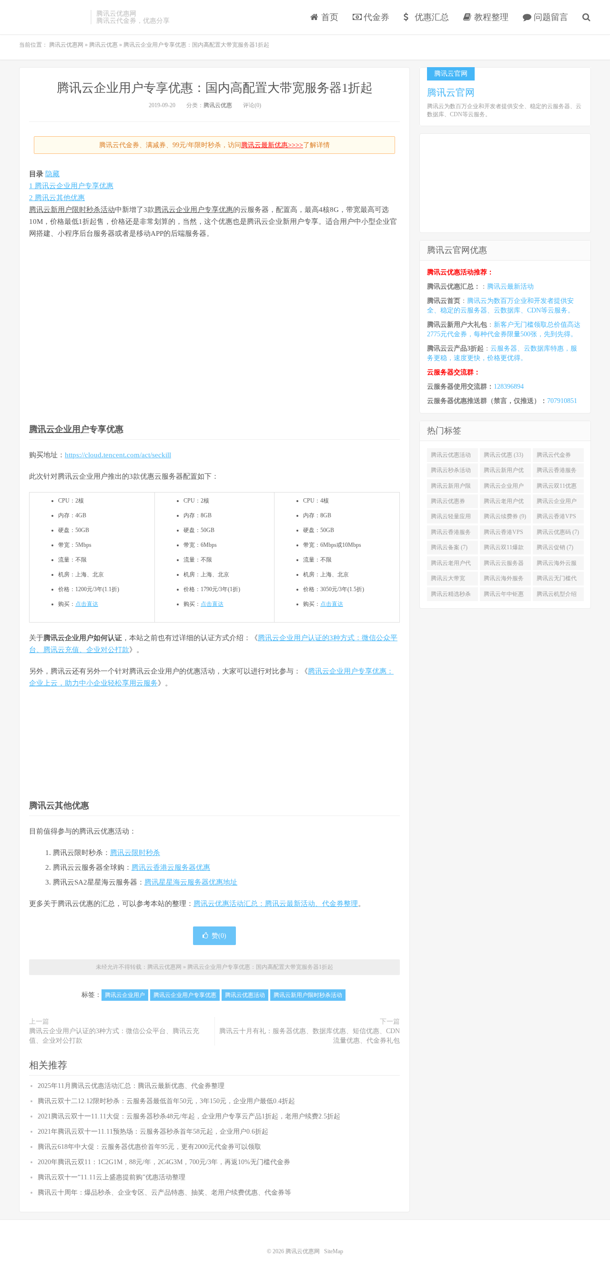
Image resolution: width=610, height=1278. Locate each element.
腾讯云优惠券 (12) (448, 503)
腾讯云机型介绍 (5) (557, 596)
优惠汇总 (430, 17)
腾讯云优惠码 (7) (558, 532)
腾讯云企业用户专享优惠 (193, 209)
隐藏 (52, 174)
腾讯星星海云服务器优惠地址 (190, 882)
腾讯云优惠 (217, 105)
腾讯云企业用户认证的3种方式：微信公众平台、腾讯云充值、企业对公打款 (114, 1035)
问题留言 (549, 17)
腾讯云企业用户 (59, 429)
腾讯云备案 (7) (449, 547)
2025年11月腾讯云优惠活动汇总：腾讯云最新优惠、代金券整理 (131, 1085)
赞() (219, 935)
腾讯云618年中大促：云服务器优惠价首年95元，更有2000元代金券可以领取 (149, 1146)
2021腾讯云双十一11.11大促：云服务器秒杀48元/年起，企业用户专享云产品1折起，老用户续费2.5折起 (189, 1116)
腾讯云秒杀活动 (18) (451, 472)
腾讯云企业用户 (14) (504, 488)
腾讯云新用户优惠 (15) (504, 472)
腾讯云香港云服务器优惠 (171, 867)
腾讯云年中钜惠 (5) (504, 596)
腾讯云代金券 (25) (554, 457)
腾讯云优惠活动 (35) (451, 457)
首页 (328, 17)
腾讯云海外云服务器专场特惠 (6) (558, 565)
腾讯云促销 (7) (555, 547)
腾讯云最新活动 (510, 286)
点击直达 (86, 604)
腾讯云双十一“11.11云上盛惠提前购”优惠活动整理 (111, 1177)
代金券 (375, 17)
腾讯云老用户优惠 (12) (504, 503)
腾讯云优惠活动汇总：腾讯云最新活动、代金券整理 (275, 903)
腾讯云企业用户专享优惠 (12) (557, 503)
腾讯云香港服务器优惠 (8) (451, 534)
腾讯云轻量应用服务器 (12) (451, 518)
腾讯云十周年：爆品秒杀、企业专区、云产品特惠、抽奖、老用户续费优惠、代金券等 (164, 1192)
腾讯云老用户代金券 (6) (451, 565)
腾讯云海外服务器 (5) (504, 580)
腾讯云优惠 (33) (503, 455)
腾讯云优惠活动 (245, 995)
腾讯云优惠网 (52, 17)
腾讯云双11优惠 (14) (557, 488)
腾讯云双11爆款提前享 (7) (504, 549)
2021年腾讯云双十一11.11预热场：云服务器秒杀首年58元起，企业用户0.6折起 (153, 1131)
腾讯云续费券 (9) (505, 516)
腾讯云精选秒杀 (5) (451, 596)
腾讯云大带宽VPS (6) (448, 580)
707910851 (562, 400)
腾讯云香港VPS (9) (556, 518)
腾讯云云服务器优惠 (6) (504, 565)
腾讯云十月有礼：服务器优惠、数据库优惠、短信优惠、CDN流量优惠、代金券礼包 (309, 1035)
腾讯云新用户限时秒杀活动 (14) (451, 488)
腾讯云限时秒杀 (135, 852)
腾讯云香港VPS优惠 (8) (503, 534)
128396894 (509, 386)
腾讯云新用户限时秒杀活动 (72, 209)
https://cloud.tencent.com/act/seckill (118, 455)
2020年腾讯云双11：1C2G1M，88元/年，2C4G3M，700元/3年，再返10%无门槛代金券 (164, 1162)
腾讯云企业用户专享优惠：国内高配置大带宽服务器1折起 (215, 88)
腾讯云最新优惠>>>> (272, 145)
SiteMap (333, 1251)
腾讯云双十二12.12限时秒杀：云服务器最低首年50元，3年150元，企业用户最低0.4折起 (166, 1101)
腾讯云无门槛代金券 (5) (557, 580)
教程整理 (490, 17)
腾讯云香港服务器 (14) (557, 472)
